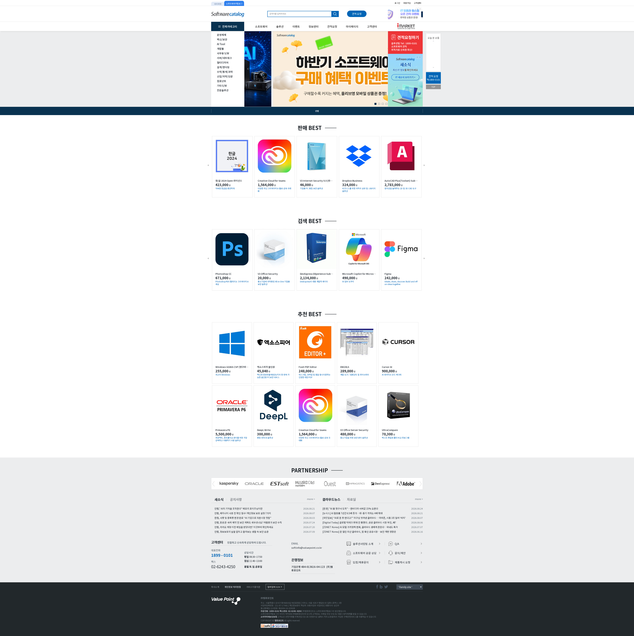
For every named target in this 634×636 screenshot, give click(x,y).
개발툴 (220, 48)
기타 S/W (222, 85)
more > (311, 499)
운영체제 (221, 34)
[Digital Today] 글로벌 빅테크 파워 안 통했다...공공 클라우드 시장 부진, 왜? (359, 522)
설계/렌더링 (223, 67)
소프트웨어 (261, 26)
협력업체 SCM (275, 586)
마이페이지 (352, 26)
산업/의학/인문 (225, 76)
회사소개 (215, 586)
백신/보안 (222, 39)
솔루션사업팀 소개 (367, 544)
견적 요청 (357, 14)
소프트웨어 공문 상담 (367, 553)
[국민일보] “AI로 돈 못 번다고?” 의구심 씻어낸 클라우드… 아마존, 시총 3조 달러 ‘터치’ (364, 517)
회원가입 (407, 2)
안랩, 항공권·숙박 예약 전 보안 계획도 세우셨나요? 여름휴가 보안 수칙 (248, 522)
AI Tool (221, 44)
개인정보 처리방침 (233, 586)
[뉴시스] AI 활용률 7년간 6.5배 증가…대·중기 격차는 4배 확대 (352, 513)
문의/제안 (409, 553)
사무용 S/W (223, 53)
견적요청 (332, 26)
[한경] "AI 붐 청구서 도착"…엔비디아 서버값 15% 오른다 (350, 508)
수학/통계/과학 (225, 71)
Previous (213, 484)
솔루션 (280, 26)
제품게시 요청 (409, 562)
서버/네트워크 (224, 58)
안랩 (317, 110)
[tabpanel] (405, 14)
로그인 (397, 2)
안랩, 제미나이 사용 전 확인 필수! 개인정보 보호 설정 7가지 (242, 513)
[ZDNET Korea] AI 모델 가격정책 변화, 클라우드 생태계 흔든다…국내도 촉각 (360, 527)
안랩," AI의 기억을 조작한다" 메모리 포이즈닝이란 (238, 508)
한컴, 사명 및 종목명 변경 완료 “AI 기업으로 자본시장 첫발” (242, 517)
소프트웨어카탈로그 (234, 3)
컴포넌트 (221, 81)
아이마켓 (217, 3)
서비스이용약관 (253, 586)
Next (420, 484)
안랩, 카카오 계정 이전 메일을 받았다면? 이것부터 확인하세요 (243, 527)
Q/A (409, 544)
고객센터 (417, 2)
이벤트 (296, 26)
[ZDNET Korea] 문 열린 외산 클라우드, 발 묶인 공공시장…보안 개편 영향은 (359, 531)
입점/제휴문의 (367, 562)
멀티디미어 (223, 62)
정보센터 (313, 26)
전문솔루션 (223, 90)
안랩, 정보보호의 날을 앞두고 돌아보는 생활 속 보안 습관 (241, 531)
